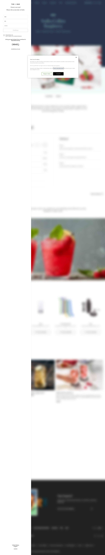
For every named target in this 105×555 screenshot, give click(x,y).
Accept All (58, 73)
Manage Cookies (47, 73)
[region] (53, 67)
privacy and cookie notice (58, 68)
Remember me (9, 35)
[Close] (76, 57)
